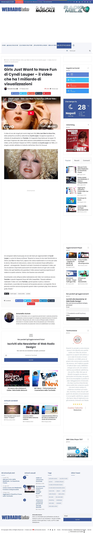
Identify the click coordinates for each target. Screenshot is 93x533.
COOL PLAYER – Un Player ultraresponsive (83, 208)
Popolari (68, 160)
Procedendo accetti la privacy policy (76, 314)
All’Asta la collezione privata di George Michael (39, 503)
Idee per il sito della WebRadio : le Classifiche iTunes (83, 169)
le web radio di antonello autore (57, 487)
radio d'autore (52, 494)
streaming (51, 500)
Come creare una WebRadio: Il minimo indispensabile (83, 180)
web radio (51, 503)
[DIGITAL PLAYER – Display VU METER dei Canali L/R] (71, 255)
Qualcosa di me (13, 45)
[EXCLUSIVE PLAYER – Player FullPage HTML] (71, 273)
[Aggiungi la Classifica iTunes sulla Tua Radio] (71, 190)
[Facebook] (74, 1)
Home (4, 45)
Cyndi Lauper (13, 293)
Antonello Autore (11, 88)
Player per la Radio (41, 45)
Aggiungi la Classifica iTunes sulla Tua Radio (83, 190)
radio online (61, 494)
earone (50, 481)
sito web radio (59, 497)
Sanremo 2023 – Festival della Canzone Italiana (30, 417)
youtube (28, 293)
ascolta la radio (63, 478)
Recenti (76, 160)
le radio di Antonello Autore (55, 484)
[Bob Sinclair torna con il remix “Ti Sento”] (12, 409)
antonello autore (53, 478)
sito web (51, 497)
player (58, 491)
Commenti (86, 160)
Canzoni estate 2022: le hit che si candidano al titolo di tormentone (50, 417)
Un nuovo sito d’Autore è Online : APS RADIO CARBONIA (40, 2)
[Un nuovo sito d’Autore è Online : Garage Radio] (30, 489)
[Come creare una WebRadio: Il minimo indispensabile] (71, 180)
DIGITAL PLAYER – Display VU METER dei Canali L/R (71, 262)
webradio (58, 503)
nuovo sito (51, 491)
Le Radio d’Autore (26, 45)
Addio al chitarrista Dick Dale (39, 479)
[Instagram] (82, 1)
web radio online (53, 506)
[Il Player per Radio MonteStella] (83, 273)
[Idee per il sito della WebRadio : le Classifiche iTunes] (71, 169)
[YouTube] (79, 1)
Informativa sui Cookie (80, 529)
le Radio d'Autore (59, 481)
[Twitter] (76, 1)
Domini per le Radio (82, 199)
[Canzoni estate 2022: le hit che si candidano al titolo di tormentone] (50, 409)
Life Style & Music (65, 45)
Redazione (77, 410)
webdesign (59, 500)
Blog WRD (53, 45)
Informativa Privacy (67, 529)
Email (67, 307)
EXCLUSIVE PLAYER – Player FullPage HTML (71, 280)
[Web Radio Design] (15, 9)
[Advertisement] (46, 29)
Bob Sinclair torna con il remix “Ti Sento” (12, 417)
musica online (21, 293)
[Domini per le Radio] (71, 200)
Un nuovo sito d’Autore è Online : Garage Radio (40, 490)
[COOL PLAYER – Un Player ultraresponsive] (71, 208)
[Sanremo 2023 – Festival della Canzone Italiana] (31, 409)
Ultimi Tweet (75, 473)
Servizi (89, 529)
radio (63, 491)
